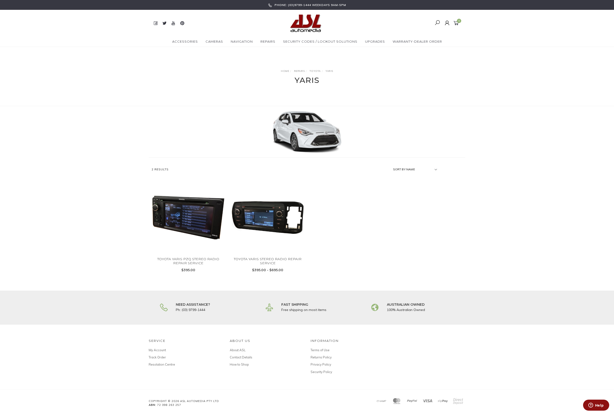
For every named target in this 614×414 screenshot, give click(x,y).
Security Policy (321, 372)
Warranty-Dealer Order (417, 41)
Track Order (157, 357)
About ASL (238, 350)
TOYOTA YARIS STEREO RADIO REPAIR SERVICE (267, 261)
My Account (157, 350)
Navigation (242, 41)
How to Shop (239, 364)
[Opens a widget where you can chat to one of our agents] (596, 406)
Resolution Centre (162, 364)
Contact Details (241, 357)
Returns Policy (321, 357)
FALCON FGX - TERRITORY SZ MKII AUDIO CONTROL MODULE (38, 394)
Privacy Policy (321, 364)
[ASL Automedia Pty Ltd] (307, 23)
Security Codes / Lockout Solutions (320, 41)
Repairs (267, 41)
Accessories (185, 41)
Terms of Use (320, 350)
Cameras (214, 41)
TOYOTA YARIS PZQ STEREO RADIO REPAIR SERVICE (188, 261)
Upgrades (375, 41)
